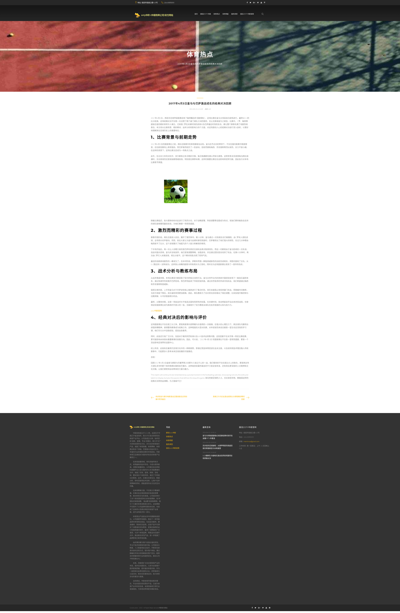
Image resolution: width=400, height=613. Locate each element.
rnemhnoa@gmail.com (251, 441)
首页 (196, 14)
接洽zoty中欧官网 (247, 14)
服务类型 (234, 14)
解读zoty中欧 (205, 14)
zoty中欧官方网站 (161, 608)
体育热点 (217, 14)
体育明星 (225, 14)
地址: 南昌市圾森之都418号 (148, 3)
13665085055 (169, 3)
